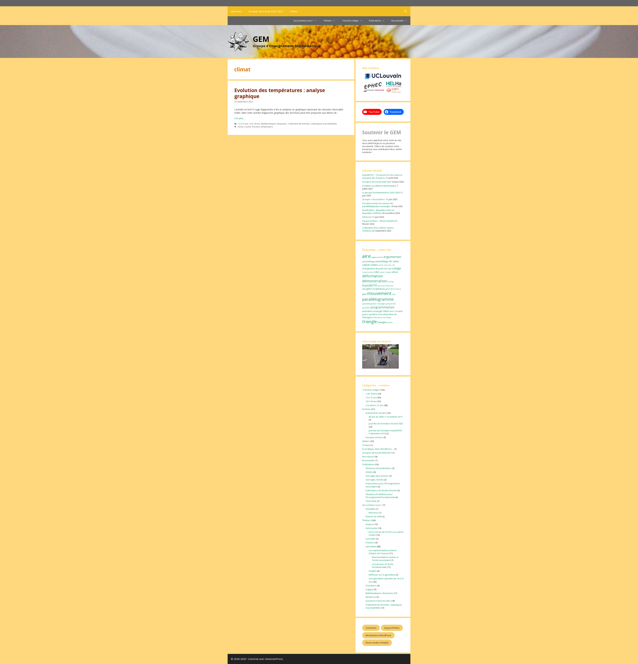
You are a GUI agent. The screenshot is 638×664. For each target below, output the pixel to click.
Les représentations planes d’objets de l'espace (383, 552)
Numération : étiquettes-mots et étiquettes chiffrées (378, 212)
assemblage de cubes (387, 261)
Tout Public (371, 501)
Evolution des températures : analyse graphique (279, 93)
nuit (393, 294)
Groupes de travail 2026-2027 (266, 11)
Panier (293, 11)
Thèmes (327, 20)
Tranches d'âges (370, 389)
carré (380, 265)
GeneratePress (274, 659)
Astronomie (371, 528)
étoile (390, 322)
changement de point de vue (376, 268)
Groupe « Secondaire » (373, 199)
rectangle (377, 311)
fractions (389, 286)
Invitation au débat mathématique (379, 185)
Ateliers (366, 441)
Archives (366, 409)
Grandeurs (371, 585)
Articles (369, 471)
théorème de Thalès (382, 317)
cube (376, 271)
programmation (382, 307)
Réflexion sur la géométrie (382, 574)
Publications (375, 20)
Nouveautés (397, 20)
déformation (372, 276)
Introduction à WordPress (378, 635)
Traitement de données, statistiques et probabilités (312, 123)
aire (366, 256)
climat (240, 126)
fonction (256, 126)
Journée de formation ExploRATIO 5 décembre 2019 (385, 432)
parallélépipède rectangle (373, 304)
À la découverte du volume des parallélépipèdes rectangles (377, 205)
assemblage (368, 261)
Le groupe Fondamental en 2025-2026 (381, 192)
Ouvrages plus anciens (377, 475)
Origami (372, 570)
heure (398, 289)
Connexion (371, 627)
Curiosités (371, 538)
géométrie (390, 289)
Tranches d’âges (350, 20)
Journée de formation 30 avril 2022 (386, 423)
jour (364, 294)
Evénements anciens (376, 412)
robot (386, 311)
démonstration (374, 281)
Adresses (236, 11)
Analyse (370, 524)
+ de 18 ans (371, 393)
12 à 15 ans (243, 123)
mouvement (379, 293)
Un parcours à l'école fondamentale (382, 566)
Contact (366, 445)
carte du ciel (389, 265)
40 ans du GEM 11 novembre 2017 (386, 416)
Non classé (367, 456)
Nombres (370, 596)
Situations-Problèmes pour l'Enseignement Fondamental (380, 496)
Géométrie (371, 546)
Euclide (390, 281)
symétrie (373, 314)
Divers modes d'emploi (377, 642)
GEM (261, 39)
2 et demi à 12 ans (375, 405)
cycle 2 (383, 272)
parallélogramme (378, 299)
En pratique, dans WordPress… (378, 448)
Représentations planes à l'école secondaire (385, 559)
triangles (382, 322)
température (267, 126)
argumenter (392, 257)
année (380, 257)
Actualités (370, 508)
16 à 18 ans (254, 123)
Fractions (370, 542)
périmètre (367, 311)
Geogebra (367, 288)
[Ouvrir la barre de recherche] (405, 11)
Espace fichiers (392, 627)
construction (367, 272)
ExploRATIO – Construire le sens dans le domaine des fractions (382, 176)
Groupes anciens (374, 437)
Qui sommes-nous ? (304, 20)
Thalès (380, 314)
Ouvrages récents (375, 479)
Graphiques (379, 288)
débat (395, 272)
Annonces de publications (379, 468)
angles (374, 257)
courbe (247, 126)
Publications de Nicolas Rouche (381, 490)
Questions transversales (378, 600)
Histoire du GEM (374, 516)
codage (396, 268)
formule (381, 286)
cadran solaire (370, 264)
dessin (388, 272)
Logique (369, 589)
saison (392, 311)
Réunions (373, 512)
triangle (369, 321)
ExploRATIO (369, 285)
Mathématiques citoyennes (274, 123)
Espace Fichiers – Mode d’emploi (378, 220)
